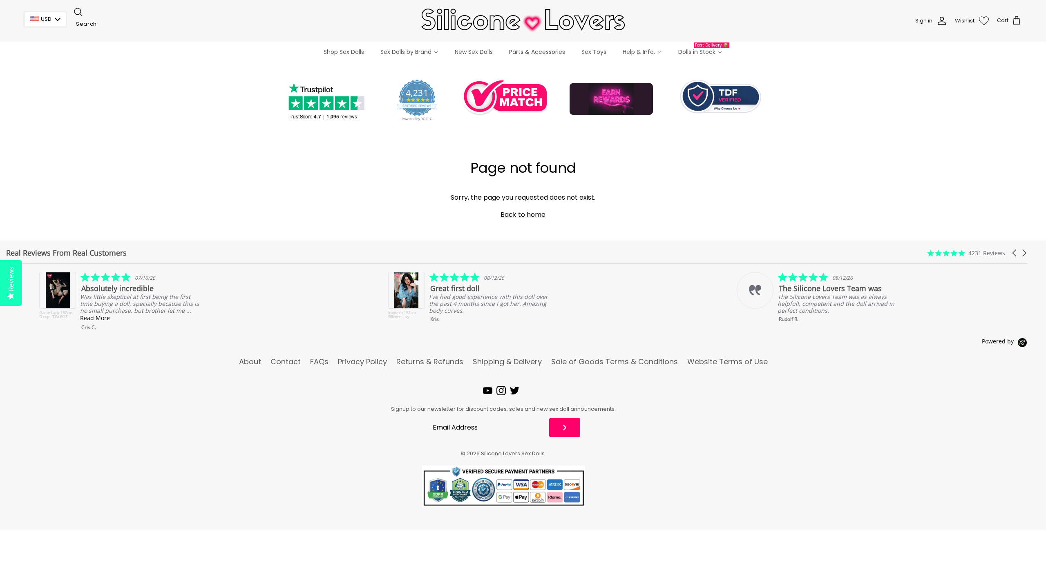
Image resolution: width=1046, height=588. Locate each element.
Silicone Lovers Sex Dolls (513, 453)
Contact (285, 361)
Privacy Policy (362, 361)
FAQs (319, 361)
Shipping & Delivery (507, 361)
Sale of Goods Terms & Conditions (614, 361)
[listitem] (437, 299)
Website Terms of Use (727, 361)
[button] (1015, 252)
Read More (62, 318)
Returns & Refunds (429, 361)
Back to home (523, 214)
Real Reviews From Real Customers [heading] (66, 252)
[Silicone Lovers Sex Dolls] (523, 20)
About (250, 361)
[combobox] (113, 24)
